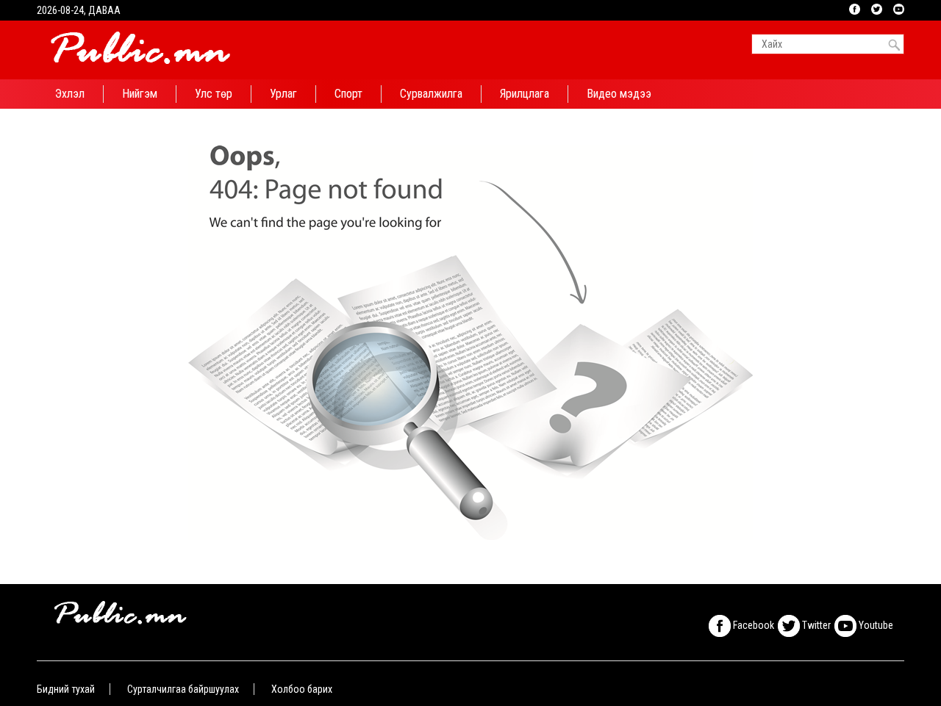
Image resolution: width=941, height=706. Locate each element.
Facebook (752, 625)
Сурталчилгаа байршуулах (183, 689)
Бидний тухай (66, 689)
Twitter (815, 625)
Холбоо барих (301, 689)
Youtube (874, 625)
